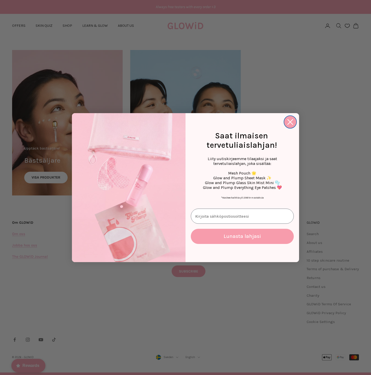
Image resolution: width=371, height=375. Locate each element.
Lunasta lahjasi (242, 236)
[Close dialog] (290, 122)
